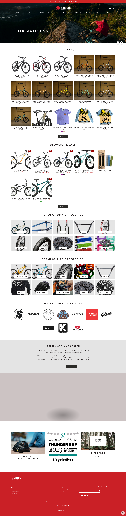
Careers (42, 493)
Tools (42, 12)
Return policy (44, 501)
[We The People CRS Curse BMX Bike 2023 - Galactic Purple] (62, 174)
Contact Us (43, 489)
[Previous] (118, 42)
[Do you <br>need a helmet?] (28, 443)
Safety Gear (52, 12)
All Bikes (32, 12)
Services (105, 12)
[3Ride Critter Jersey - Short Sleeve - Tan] (64, 131)
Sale (98, 12)
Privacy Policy (63, 487)
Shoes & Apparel (66, 12)
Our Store (43, 495)
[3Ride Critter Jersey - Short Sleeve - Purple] (62, 131)
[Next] (121, 42)
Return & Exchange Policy (65, 489)
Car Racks (78, 12)
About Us (43, 487)
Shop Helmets (28, 462)
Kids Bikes (63, 416)
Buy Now (98, 456)
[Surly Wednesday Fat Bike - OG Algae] (43, 201)
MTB (24, 12)
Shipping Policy (63, 491)
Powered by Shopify (63, 510)
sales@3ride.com (15, 491)
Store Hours (14, 493)
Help (42, 497)
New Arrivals (89, 12)
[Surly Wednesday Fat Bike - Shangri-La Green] (41, 201)
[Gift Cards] (98, 441)
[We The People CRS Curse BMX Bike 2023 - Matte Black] (64, 174)
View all (63, 136)
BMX (18, 12)
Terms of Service (44, 499)
